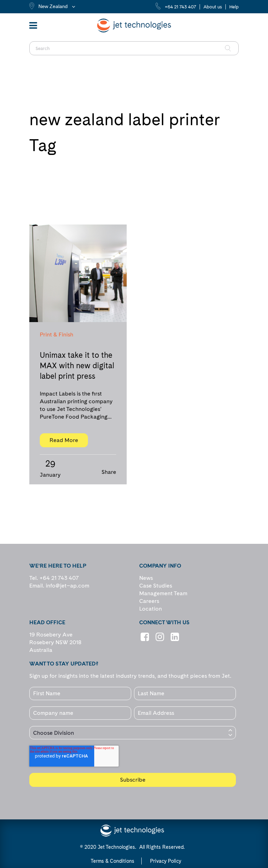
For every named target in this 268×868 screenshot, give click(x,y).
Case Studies (155, 585)
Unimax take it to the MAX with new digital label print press (77, 365)
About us (212, 6)
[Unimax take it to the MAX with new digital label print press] (78, 273)
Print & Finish (56, 334)
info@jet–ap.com (67, 585)
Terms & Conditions (112, 861)
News (146, 578)
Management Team (163, 593)
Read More (64, 440)
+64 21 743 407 (180, 6)
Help (234, 6)
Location (150, 608)
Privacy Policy (165, 861)
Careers (149, 601)
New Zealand (53, 6)
